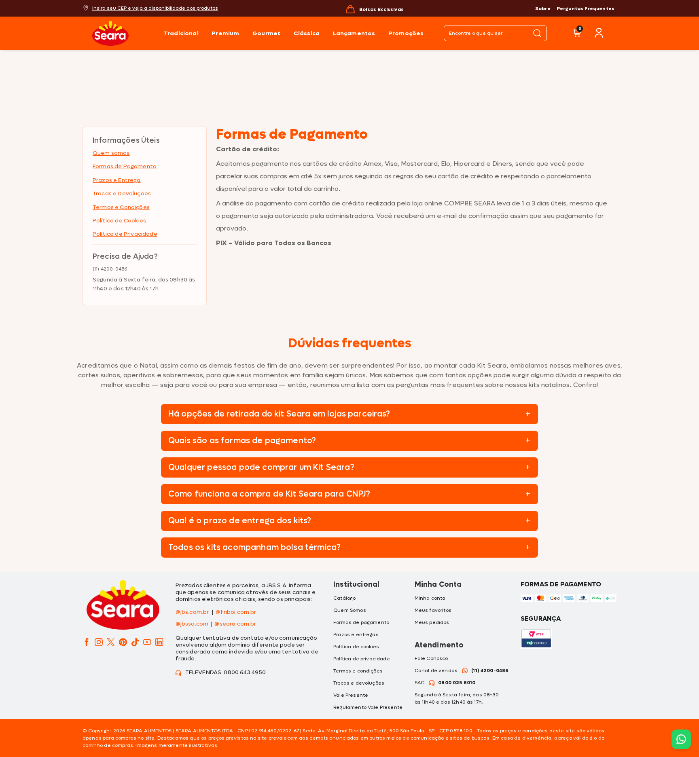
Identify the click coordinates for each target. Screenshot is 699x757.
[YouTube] (147, 642)
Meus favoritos (433, 610)
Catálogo (344, 598)
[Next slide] (465, 8)
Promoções (406, 33)
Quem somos (111, 153)
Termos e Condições (121, 207)
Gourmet (266, 33)
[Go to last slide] (284, 8)
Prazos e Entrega (117, 180)
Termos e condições (358, 671)
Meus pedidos (432, 622)
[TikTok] (135, 642)
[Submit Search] (537, 33)
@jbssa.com (192, 624)
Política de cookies (356, 646)
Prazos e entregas (356, 634)
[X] (111, 642)
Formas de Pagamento (125, 166)
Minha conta (430, 598)
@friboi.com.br (236, 612)
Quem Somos (349, 610)
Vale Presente (350, 695)
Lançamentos (354, 33)
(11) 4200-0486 (489, 670)
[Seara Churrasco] (123, 606)
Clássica (307, 33)
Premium (225, 33)
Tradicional (181, 33)
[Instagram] (99, 642)
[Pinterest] (123, 642)
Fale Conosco (431, 658)
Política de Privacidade (125, 234)
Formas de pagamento (361, 622)
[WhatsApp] (681, 738)
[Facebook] (87, 642)
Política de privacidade (361, 659)
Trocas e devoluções (358, 683)
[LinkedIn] (159, 642)
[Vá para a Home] (122, 33)
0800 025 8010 (456, 682)
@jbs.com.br (192, 612)
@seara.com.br (235, 624)
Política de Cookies (119, 220)
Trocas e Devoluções (122, 193)
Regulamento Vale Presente (367, 707)
